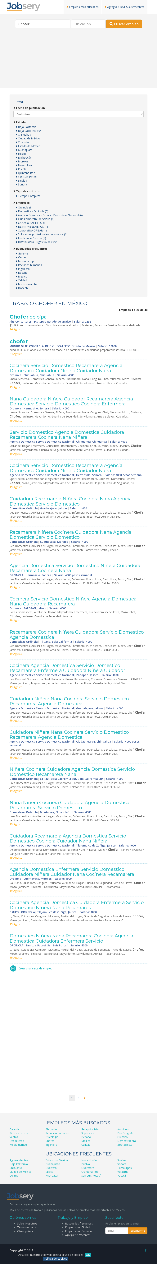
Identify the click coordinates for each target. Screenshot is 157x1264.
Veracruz (122, 1171)
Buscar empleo (126, 24)
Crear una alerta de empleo (35, 968)
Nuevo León (25, 165)
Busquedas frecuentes (79, 1223)
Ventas (21, 257)
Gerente (22, 253)
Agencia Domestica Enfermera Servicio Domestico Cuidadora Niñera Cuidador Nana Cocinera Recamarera (72, 871)
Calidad (22, 280)
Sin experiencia (19, 1133)
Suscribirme (138, 1230)
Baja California (26, 127)
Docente (23, 288)
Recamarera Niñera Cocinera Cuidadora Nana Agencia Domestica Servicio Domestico (71, 534)
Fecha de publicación (30, 108)
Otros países (25, 1231)
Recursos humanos (29, 265)
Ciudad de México (28, 138)
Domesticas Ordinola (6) (32, 211)
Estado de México (28, 146)
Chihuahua (24, 134)
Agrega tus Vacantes (78, 1235)
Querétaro (87, 1168)
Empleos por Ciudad (77, 1227)
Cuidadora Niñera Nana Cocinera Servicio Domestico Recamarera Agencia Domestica (69, 701)
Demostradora (126, 1141)
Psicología (52, 1137)
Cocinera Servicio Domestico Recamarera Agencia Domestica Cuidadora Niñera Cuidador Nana (66, 368)
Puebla (21, 169)
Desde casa (17, 1141)
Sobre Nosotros (27, 1223)
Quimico (122, 1137)
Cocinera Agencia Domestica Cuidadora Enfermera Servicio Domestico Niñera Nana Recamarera (77, 905)
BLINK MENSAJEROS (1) (32, 226)
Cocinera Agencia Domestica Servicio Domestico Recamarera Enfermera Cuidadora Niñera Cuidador (67, 668)
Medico (22, 276)
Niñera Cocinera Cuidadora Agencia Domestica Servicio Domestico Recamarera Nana (72, 771)
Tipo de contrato (27, 191)
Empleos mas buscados (83, 7)
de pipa (28, 317)
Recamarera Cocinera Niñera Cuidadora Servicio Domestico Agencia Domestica (77, 634)
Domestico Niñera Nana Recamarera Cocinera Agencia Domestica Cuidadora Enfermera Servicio (71, 938)
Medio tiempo (26, 261)
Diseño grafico (126, 1133)
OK (88, 1255)
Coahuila (23, 142)
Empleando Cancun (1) (31, 238)
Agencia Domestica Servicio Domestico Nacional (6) (50, 215)
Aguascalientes (19, 1160)
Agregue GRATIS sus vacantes (125, 7)
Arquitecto (123, 1129)
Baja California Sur (29, 131)
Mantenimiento (27, 284)
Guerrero (51, 1168)
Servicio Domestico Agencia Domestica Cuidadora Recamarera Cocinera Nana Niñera (67, 434)
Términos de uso (27, 1227)
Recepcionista (90, 1129)
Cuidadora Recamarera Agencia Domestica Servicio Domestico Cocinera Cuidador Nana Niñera (68, 838)
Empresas (22, 202)
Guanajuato (25, 150)
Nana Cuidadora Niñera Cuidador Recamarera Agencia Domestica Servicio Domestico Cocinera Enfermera (71, 401)
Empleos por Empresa (78, 1231)
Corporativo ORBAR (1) (32, 230)
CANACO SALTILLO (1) (31, 223)
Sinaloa (22, 180)
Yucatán (122, 1175)
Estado (20, 122)
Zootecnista (124, 1144)
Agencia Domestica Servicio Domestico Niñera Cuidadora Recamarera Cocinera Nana (75, 568)
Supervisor (87, 1133)
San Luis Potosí (27, 177)
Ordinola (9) (25, 207)
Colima (14, 1175)
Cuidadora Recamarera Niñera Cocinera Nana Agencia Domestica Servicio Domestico (71, 501)
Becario (22, 272)
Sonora (22, 184)
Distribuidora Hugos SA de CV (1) (38, 242)
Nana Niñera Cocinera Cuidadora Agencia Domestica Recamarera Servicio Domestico (69, 805)
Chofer (50, 1141)
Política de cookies (55, 1258)
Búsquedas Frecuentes (31, 248)
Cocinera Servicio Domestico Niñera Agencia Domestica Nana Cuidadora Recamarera (73, 601)
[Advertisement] (78, 61)
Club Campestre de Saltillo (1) (35, 219)
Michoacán (24, 157)
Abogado (51, 1129)
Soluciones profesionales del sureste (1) (42, 234)
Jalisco (21, 154)
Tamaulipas (124, 1168)
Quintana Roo (26, 173)
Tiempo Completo (29, 196)
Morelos (22, 161)
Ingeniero (23, 269)
